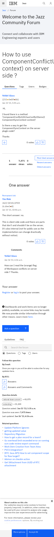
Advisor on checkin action (17, 459)
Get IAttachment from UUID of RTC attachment (22, 464)
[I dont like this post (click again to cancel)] (43, 142)
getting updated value (15, 430)
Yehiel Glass (8, 95)
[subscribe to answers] (4, 381)
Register (6, 292)
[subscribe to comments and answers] (4, 387)
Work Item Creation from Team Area (22, 446)
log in (16, 292)
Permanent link (9, 195)
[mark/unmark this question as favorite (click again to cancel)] (4, 142)
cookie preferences (13, 520)
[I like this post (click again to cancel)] (37, 142)
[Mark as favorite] (4, 142)
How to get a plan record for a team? (22, 437)
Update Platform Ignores (16, 427)
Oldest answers (44, 167)
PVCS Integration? (13, 449)
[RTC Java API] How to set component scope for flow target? (26, 454)
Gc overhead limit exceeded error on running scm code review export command (26, 442)
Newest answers (44, 162)
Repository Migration (14, 434)
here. (30, 316)
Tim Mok (6, 199)
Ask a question (11, 328)
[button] (52, 501)
